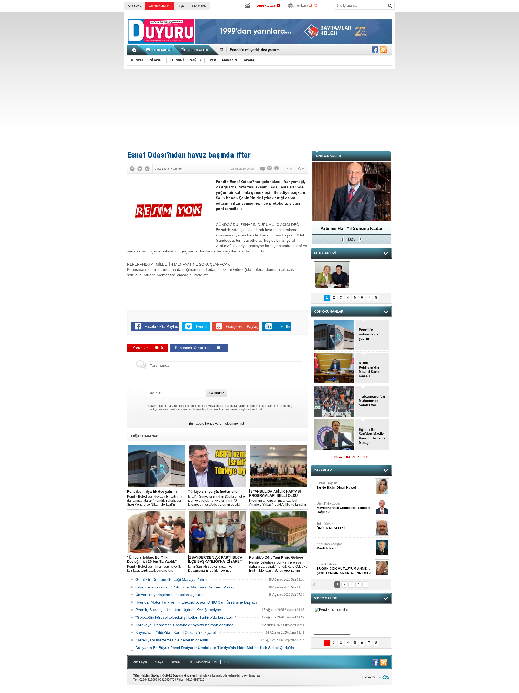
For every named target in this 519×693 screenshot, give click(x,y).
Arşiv (181, 5)
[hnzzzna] (332, 275)
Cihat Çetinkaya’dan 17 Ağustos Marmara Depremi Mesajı (185, 587)
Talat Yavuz (331, 508)
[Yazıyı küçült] (289, 168)
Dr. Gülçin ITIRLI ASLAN (334, 568)
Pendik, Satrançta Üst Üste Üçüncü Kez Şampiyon (178, 610)
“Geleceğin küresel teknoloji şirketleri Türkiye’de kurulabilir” (185, 617)
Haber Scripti (371, 677)
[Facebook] (132, 168)
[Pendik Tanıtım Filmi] (332, 621)
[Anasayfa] (134, 50)
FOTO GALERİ (325, 253)
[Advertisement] (259, 109)
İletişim (175, 662)
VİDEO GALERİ (325, 598)
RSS (227, 662)
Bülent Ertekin (345, 550)
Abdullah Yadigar (329, 528)
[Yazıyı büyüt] (301, 168)
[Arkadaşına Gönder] (269, 168)
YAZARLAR (323, 470)
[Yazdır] (276, 168)
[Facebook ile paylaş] (375, 49)
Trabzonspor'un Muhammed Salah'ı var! (372, 400)
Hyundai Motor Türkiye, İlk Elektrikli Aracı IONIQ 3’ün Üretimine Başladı (196, 602)
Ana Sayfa (134, 5)
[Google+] (147, 168)
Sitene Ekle (199, 5)
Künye (159, 662)
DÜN (365, 456)
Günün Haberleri (159, 5)
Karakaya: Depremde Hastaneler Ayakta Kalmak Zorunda (184, 625)
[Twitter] (139, 168)
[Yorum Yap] (262, 168)
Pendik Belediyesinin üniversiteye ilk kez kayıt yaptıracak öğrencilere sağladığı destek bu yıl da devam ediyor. (156, 564)
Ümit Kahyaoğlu (343, 489)
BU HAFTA (352, 456)
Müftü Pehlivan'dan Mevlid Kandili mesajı (371, 369)
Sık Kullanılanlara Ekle (202, 662)
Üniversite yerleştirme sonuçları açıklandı (170, 594)
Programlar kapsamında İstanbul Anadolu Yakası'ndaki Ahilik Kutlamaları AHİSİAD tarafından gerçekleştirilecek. (278, 498)
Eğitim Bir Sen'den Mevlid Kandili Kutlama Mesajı (351, 230)
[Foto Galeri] (159, 50)
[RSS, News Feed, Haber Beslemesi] (383, 49)
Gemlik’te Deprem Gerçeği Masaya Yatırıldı (172, 579)
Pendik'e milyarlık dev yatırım (255, 50)
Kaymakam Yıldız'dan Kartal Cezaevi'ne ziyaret (175, 632)
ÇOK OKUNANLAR (329, 312)
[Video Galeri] (194, 50)
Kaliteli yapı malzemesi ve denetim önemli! (171, 640)
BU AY (338, 456)
